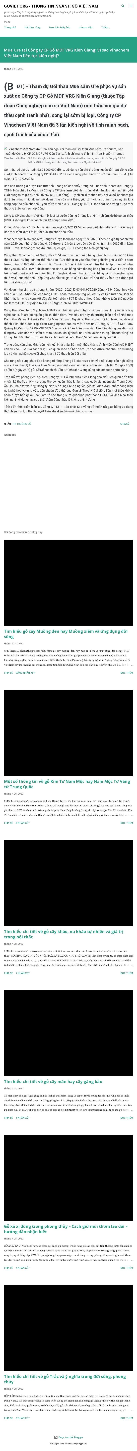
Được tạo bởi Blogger (70, 1437)
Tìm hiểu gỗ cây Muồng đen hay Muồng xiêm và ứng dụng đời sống (66, 633)
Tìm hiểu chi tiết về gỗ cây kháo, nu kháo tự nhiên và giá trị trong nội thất (63, 934)
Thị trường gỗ (21, 423)
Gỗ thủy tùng (32, 27)
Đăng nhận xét (25, 672)
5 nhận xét (23, 1117)
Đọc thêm (126, 672)
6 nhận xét (23, 1418)
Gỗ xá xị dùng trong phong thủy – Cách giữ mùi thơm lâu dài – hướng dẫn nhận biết (65, 1228)
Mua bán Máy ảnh (59, 27)
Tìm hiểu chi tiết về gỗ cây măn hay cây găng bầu (53, 1081)
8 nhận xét (23, 822)
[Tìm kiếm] (123, 6)
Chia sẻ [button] (124, 423)
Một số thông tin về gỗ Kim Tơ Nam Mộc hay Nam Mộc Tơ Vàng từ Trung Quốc (67, 784)
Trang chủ (10, 27)
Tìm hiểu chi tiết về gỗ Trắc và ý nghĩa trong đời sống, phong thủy (65, 1379)
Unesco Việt (86, 27)
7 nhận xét (23, 973)
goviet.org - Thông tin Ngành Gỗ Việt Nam (51, 6)
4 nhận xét (23, 1267)
